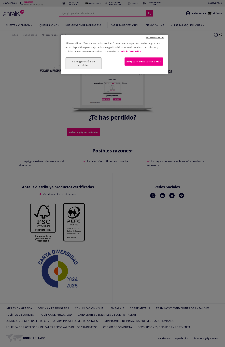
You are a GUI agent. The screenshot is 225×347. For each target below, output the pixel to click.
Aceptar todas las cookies (143, 61)
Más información (131, 51)
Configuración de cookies (83, 63)
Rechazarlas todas (155, 37)
